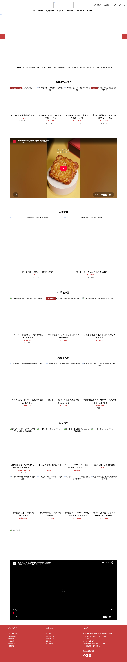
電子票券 (89, 11)
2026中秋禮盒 (38, 11)
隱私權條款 (49, 644)
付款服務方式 (50, 639)
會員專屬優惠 (50, 11)
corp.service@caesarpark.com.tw (101, 634)
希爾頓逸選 (80, 11)
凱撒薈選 (60, 11)
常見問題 (48, 634)
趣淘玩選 (70, 11)
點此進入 (91, 641)
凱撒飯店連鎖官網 (88, 651)
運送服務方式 (50, 636)
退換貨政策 (49, 641)
